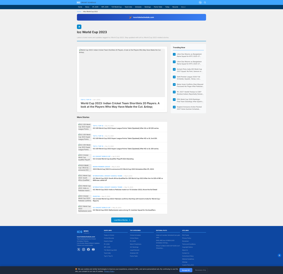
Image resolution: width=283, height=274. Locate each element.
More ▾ (183, 7)
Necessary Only (200, 270)
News (87, 7)
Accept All (186, 270)
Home (80, 7)
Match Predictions (135, 244)
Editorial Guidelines (188, 259)
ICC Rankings (134, 247)
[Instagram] (83, 249)
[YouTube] (93, 249)
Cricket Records (109, 238)
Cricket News (134, 238)
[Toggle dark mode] (200, 2)
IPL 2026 (95, 7)
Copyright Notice (187, 247)
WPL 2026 (104, 7)
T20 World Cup (116, 7)
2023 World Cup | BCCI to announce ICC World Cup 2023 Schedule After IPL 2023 (123, 169)
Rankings (148, 7)
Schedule (138, 7)
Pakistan (96, 196)
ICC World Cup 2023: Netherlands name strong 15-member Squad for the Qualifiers (124, 210)
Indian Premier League (101, 166)
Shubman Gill (134, 253)
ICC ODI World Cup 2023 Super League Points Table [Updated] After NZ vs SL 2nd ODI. (125, 138)
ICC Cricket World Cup (101, 156)
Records (175, 7)
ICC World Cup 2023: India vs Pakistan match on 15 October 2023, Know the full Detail (125, 189)
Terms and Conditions (189, 244)
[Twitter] (78, 249)
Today (167, 7)
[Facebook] (88, 249)
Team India (128, 7)
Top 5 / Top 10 (86, 99)
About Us (185, 250)
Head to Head (108, 241)
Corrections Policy (188, 256)
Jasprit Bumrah (134, 250)
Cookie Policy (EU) (188, 265)
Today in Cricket (109, 235)
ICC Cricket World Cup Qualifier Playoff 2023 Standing (113, 159)
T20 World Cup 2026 (110, 250)
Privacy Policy (186, 238)
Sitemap (184, 262)
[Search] (205, 2)
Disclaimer (185, 241)
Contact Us (185, 253)
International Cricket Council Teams (107, 176)
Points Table (158, 7)
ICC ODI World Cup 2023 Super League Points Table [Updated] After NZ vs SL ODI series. (126, 149)
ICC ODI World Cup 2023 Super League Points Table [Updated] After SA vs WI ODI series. (126, 128)
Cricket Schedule (135, 235)
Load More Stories (121, 220)
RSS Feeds (185, 235)
